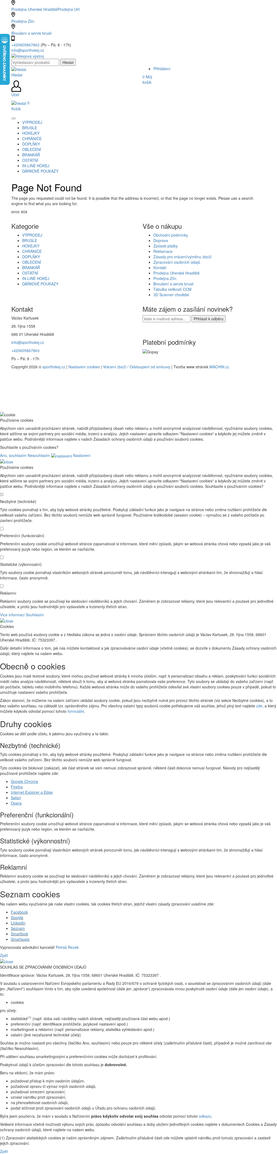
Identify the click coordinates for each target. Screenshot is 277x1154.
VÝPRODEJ (32, 235)
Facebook (19, 912)
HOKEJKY (30, 246)
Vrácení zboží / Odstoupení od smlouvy (136, 366)
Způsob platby (165, 246)
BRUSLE (29, 240)
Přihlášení (161, 68)
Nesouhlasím (39, 455)
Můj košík (147, 79)
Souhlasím (35, 614)
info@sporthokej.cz (27, 50)
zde (259, 705)
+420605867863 (26, 44)
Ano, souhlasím (13, 455)
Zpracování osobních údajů (176, 262)
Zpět (4, 955)
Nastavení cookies (84, 366)
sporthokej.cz (53, 366)
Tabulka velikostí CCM (172, 289)
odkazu (205, 1116)
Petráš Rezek (67, 947)
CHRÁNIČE (32, 251)
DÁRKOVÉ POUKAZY (40, 283)
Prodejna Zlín (22, 21)
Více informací (12, 614)
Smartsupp (20, 939)
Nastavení (81, 455)
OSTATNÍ (30, 273)
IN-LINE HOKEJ (35, 278)
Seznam (18, 928)
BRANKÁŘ (31, 267)
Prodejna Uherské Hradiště (176, 273)
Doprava (160, 240)
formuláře (76, 711)
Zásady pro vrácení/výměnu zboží (182, 256)
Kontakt (159, 267)
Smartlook (19, 933)
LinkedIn (18, 923)
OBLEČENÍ (31, 262)
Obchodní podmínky (170, 235)
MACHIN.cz (219, 366)
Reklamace (163, 251)
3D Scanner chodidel (171, 294)
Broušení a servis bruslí (31, 33)
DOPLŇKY (31, 256)
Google (17, 917)
